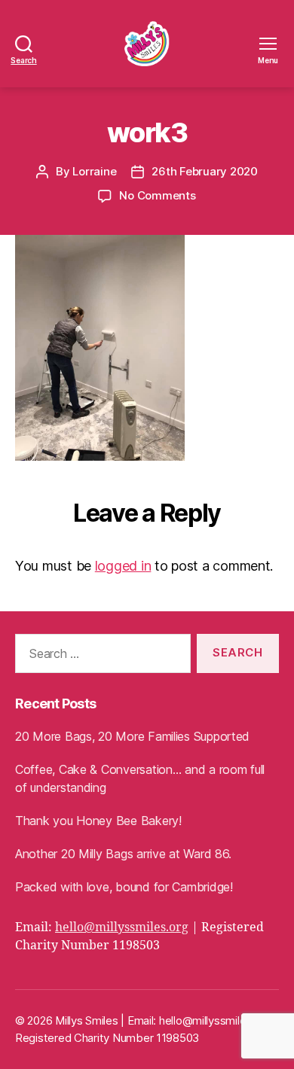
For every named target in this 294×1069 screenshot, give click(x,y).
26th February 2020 (204, 171)
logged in (123, 566)
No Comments (157, 195)
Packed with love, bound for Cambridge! (124, 886)
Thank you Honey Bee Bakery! (98, 820)
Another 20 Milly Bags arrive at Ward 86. (123, 853)
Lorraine (94, 171)
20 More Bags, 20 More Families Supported (132, 736)
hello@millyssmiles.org (121, 927)
